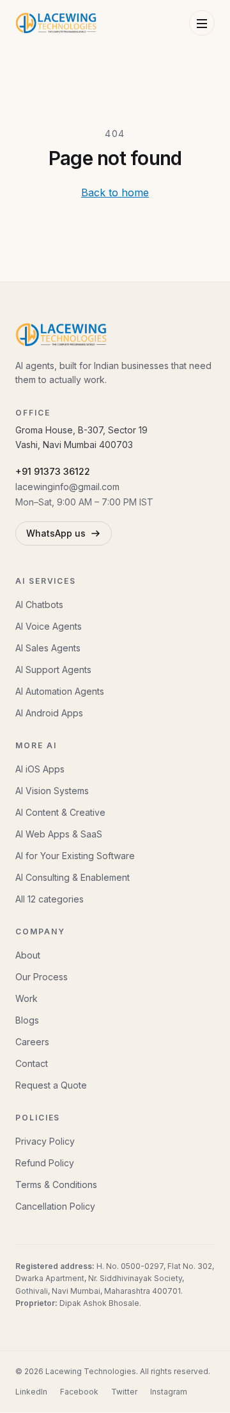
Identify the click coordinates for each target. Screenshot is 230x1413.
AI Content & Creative (60, 812)
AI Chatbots (39, 604)
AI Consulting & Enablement (72, 877)
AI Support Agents (53, 669)
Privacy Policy (45, 1141)
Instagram (168, 1391)
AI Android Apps (49, 712)
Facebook (79, 1391)
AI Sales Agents (47, 647)
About (27, 955)
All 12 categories (49, 899)
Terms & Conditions (56, 1184)
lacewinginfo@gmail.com (67, 486)
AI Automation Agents (59, 691)
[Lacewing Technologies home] (55, 23)
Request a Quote (51, 1085)
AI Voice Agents (48, 626)
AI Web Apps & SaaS (58, 834)
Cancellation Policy (55, 1206)
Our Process (41, 976)
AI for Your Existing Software (75, 855)
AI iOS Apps (40, 769)
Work (26, 998)
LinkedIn (31, 1391)
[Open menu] (202, 23)
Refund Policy (44, 1162)
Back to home (115, 192)
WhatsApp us (56, 533)
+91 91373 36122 (52, 471)
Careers (32, 1041)
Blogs (27, 1020)
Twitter (124, 1391)
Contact (31, 1063)
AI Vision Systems (52, 790)
